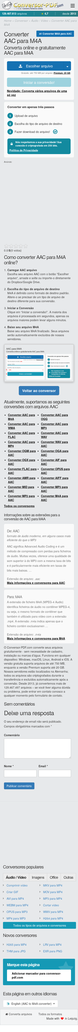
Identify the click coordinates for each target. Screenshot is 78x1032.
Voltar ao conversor (39, 390)
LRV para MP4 (52, 945)
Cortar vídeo (51, 905)
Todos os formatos (50, 1014)
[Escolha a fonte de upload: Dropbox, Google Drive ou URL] (67, 66)
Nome (9, 766)
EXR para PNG (52, 951)
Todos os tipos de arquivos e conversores (39, 925)
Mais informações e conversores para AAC (36, 583)
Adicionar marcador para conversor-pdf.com (36, 975)
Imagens (38, 877)
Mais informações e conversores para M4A (36, 638)
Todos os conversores (19, 506)
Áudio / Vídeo (16, 877)
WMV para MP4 (53, 912)
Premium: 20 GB (62, 72)
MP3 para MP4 (52, 899)
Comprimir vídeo (17, 885)
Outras (68, 877)
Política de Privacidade (23, 150)
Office (54, 877)
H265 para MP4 (17, 945)
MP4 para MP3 (16, 918)
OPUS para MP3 (17, 912)
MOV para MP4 (53, 892)
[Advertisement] (39, 202)
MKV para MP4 (52, 885)
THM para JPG (16, 951)
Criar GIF (12, 892)
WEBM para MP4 (17, 905)
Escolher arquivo (38, 65)
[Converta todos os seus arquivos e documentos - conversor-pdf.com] (35, 5)
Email (43, 766)
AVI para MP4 (15, 899)
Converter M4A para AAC (57, 33)
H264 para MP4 (53, 918)
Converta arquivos (20, 1014)
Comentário (12, 735)
